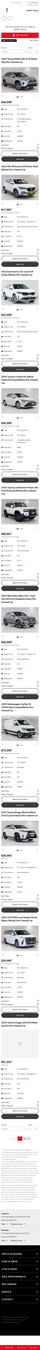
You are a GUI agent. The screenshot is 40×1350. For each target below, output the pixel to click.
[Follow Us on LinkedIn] (10, 1310)
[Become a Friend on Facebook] (3, 1310)
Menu (37, 17)
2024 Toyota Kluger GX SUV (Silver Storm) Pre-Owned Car (19, 1024)
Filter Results (21, 35)
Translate (35, 5)
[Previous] (2, 96)
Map (3, 1224)
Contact (7, 1299)
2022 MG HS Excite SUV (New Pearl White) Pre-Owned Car (19, 168)
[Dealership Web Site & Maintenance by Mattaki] (6, 1327)
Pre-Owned (9, 1284)
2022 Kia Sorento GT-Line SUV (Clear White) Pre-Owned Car (17, 273)
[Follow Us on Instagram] (7, 1310)
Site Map (13, 1320)
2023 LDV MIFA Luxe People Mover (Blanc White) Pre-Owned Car (19, 919)
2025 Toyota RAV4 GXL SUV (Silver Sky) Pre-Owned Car (19, 60)
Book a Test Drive (20, 153)
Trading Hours (16, 1224)
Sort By (4, 48)
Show (30, 48)
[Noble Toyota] (5, 10)
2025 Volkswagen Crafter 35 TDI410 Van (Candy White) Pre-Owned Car (17, 707)
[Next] (37, 96)
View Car (20, 159)
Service (6, 1291)
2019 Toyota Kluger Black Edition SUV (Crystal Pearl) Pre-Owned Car (19, 814)
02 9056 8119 (12, 1220)
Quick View (5, 145)
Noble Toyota (33, 10)
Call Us (4, 17)
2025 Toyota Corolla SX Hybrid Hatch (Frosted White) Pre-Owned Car (19, 379)
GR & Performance (14, 1276)
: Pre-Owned (7, 40)
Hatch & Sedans (12, 1253)
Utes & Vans (9, 1268)
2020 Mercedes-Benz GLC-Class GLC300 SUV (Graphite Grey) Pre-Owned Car (18, 598)
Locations (9, 17)
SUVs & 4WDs (10, 1261)
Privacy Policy (22, 1320)
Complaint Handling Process (11, 1322)
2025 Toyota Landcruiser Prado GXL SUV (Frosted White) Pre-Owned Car (20, 490)
